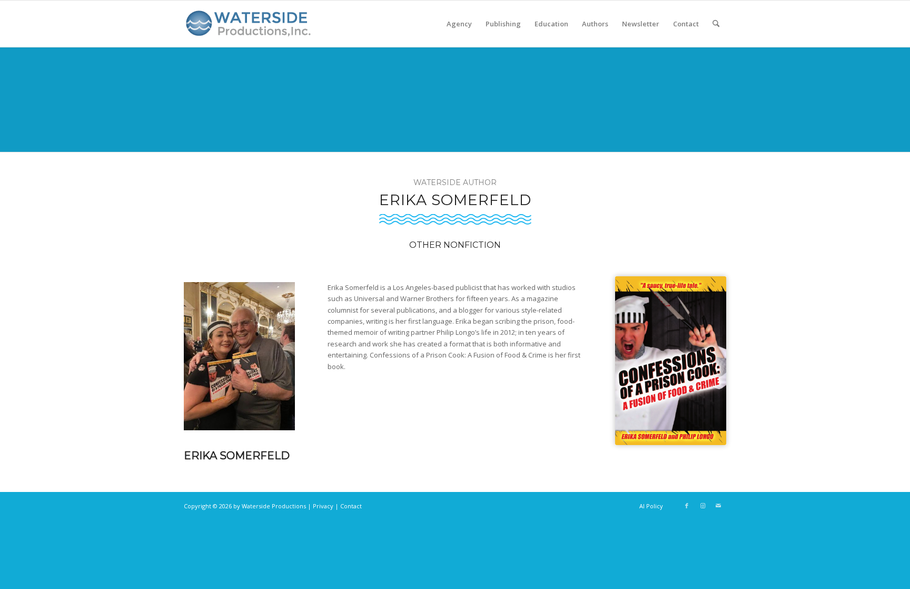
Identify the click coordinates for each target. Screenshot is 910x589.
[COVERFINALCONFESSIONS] (670, 361)
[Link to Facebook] (687, 506)
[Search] (716, 24)
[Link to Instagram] (702, 506)
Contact (351, 506)
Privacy (323, 506)
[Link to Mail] (718, 506)
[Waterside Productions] (250, 28)
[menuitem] (459, 24)
